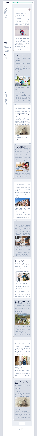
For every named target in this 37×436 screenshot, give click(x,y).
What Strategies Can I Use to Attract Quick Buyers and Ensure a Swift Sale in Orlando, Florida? (21, 382)
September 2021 (6, 100)
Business (5, 13)
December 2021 (6, 97)
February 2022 (6, 95)
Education (5, 16)
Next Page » (23, 423)
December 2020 (6, 105)
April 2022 (5, 93)
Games (5, 19)
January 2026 (6, 58)
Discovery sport (8, 3)
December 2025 (6, 59)
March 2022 (6, 94)
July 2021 (5, 102)
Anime (5, 9)
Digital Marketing (6, 15)
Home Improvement (6, 23)
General (5, 20)
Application (6, 10)
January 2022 (6, 96)
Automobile (6, 11)
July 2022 (5, 90)
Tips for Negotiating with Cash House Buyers (22, 182)
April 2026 (5, 56)
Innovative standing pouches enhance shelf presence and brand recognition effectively (7, 48)
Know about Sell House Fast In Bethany (21, 106)
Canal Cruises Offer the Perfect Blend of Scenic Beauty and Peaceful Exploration (7, 46)
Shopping (14, 2)
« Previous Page (20, 423)
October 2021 (6, 99)
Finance (5, 18)
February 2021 (6, 103)
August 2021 (6, 101)
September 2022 (6, 88)
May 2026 (5, 55)
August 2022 (6, 89)
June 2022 (5, 91)
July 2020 (5, 107)
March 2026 (6, 57)
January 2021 (6, 104)
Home (5, 22)
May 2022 (5, 92)
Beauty (5, 12)
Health (5, 21)
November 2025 (6, 60)
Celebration (6, 14)
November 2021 (6, 98)
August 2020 (6, 106)
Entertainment (6, 17)
